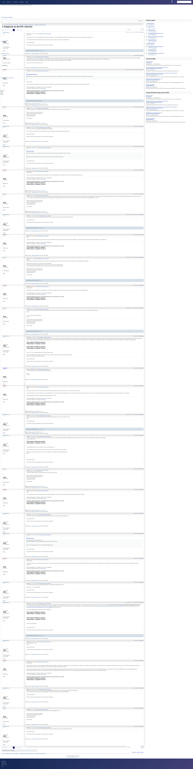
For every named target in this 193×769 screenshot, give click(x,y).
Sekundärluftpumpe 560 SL (152, 49)
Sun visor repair (148, 62)
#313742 (142, 708)
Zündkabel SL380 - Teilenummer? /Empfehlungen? (155, 46)
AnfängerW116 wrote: (32, 74)
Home (4, 2)
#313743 (142, 726)
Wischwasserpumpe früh (150, 43)
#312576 (142, 582)
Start (3, 30)
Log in (29, 53)
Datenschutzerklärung (150, 85)
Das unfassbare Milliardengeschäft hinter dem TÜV (155, 33)
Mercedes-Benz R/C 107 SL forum (153, 37)
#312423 (142, 489)
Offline (5, 42)
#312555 (142, 513)
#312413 (142, 435)
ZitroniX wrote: (30, 151)
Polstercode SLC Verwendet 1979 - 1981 (153, 79)
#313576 (142, 602)
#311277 (142, 69)
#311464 (142, 257)
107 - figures (15, 2)
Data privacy (4, 762)
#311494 (142, 414)
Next (18, 30)
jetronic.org (44, 88)
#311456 (142, 214)
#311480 (142, 385)
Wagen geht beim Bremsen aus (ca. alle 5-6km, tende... (156, 53)
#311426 (142, 146)
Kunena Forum (75, 757)
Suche (149, 27)
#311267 (142, 32)
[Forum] (10, 2)
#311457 (142, 234)
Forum (8, 2)
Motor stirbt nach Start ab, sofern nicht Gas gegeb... (156, 36)
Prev (6, 30)
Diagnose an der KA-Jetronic (45, 33)
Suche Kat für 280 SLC (151, 26)
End (21, 30)
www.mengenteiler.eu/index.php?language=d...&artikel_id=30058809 (40, 607)
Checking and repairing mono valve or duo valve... (154, 74)
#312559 (142, 558)
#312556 (142, 533)
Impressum (4, 761)
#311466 (142, 285)
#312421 (142, 468)
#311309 (142, 106)
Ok (1, 766)
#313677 (142, 640)
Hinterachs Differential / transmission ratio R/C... (154, 68)
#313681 (142, 660)
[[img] (28, 311)
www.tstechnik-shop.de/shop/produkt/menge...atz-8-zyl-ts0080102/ (110, 606)
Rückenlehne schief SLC (150, 23)
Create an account (35, 53)
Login (26, 2)
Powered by (69, 757)
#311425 (142, 126)
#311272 (142, 55)
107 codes (21, 2)
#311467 (142, 307)
